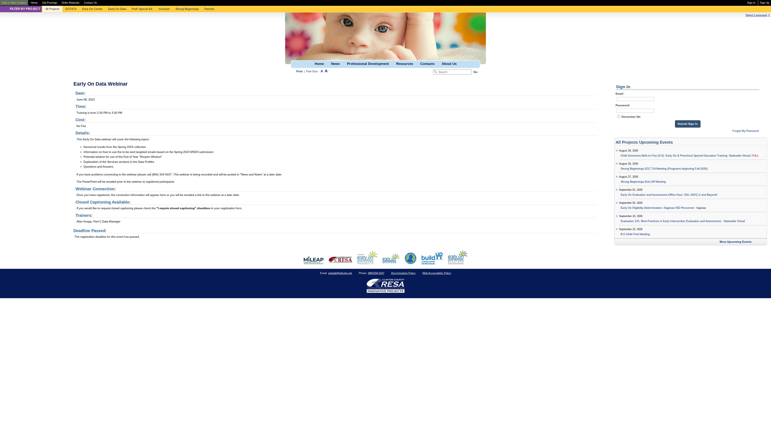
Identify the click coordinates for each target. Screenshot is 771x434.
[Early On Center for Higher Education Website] (410, 263)
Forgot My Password (745, 130)
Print (299, 71)
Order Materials (71, 2)
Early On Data (117, 8)
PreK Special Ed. (142, 8)
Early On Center (92, 8)
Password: (623, 105)
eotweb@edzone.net (340, 273)
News (335, 64)
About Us (449, 64)
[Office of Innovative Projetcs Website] (367, 263)
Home (34, 2)
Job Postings (49, 2)
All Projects (52, 8)
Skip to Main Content (14, 2)
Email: (620, 93)
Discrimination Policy (403, 273)
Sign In (751, 2)
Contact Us (90, 2)
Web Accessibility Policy (436, 273)
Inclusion (164, 8)
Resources (404, 64)
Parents (209, 8)
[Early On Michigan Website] (391, 263)
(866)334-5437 (376, 273)
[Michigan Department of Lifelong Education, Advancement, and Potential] (314, 263)
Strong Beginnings (187, 8)
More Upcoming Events (736, 241)
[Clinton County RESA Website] (340, 263)
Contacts (427, 64)
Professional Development (368, 64)
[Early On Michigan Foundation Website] (458, 263)
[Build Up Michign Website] (432, 263)
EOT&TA (70, 8)
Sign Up (764, 2)
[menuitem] (14, 2)
